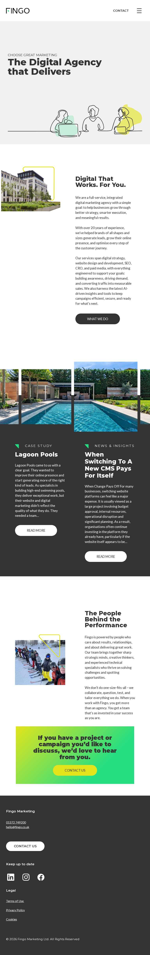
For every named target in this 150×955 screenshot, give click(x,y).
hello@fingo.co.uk (17, 827)
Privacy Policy (15, 910)
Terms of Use (15, 901)
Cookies (11, 919)
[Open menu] (139, 10)
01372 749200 (16, 822)
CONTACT (121, 10)
